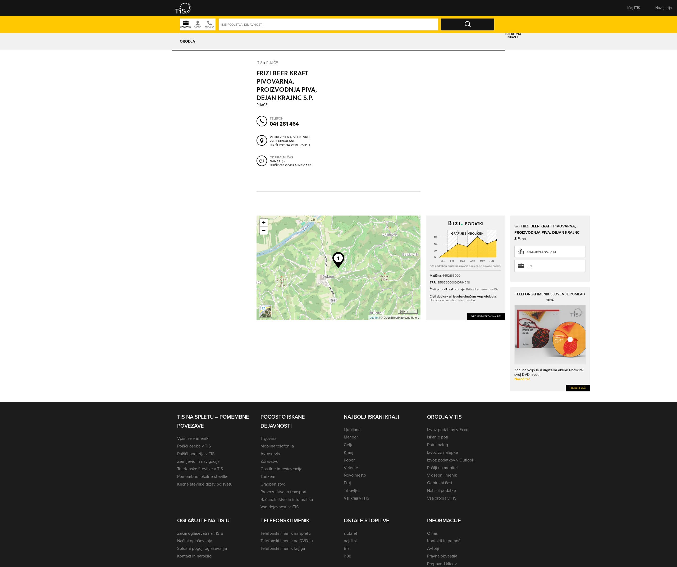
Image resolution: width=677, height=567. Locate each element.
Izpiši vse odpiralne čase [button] (290, 165)
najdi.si (350, 541)
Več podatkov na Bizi (486, 316)
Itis (259, 62)
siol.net (350, 533)
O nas (432, 533)
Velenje (351, 468)
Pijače (272, 62)
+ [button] (264, 222)
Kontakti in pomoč (443, 541)
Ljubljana (352, 430)
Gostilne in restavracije (281, 469)
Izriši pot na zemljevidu (290, 145)
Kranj (348, 452)
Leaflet (374, 317)
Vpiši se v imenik (192, 438)
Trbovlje (351, 490)
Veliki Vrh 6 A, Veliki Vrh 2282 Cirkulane (290, 139)
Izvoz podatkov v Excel (448, 430)
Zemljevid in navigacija (198, 461)
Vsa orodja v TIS (441, 498)
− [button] (264, 230)
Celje (349, 445)
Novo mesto (355, 475)
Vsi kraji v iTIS (356, 498)
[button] (186, 8)
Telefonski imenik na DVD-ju (286, 541)
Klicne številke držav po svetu (204, 484)
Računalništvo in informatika (286, 499)
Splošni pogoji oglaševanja (202, 548)
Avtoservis (270, 454)
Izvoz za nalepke (442, 452)
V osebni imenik (442, 475)
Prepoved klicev (442, 564)
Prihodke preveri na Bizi (482, 289)
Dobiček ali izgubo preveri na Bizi (453, 300)
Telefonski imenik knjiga (282, 548)
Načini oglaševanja (194, 541)
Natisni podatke (441, 490)
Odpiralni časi (439, 483)
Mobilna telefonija (277, 446)
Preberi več (578, 388)
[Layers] (265, 311)
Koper (349, 460)
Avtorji (433, 548)
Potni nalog (437, 445)
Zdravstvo (269, 461)
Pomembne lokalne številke (202, 476)
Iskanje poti (437, 437)
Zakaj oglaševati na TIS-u (200, 533)
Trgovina (268, 438)
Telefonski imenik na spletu (285, 533)
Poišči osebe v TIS (194, 446)
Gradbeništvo (272, 484)
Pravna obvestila (442, 556)
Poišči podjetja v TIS (195, 454)
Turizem (267, 476)
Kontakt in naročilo (194, 556)
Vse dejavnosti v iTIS (279, 507)
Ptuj (347, 483)
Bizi (529, 266)
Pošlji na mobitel (442, 468)
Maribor (351, 437)
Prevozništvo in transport (283, 492)
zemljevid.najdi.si (541, 251)
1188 (347, 556)
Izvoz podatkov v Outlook (450, 460)
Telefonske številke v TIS (200, 469)
